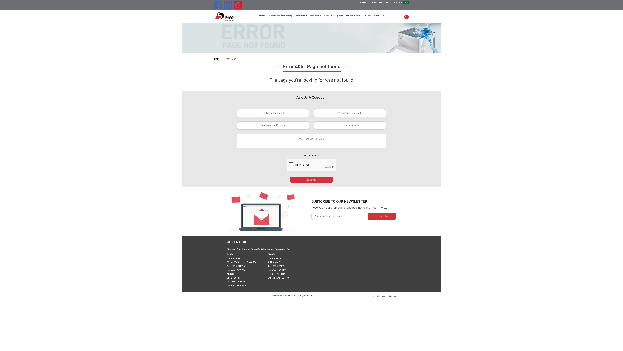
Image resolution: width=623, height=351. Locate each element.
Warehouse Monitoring (280, 15)
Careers (362, 2)
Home (262, 15)
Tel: (228, 266)
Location (397, 2)
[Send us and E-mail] (238, 4)
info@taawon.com (276, 274)
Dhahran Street (234, 278)
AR (387, 2)
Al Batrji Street (234, 258)
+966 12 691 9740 (238, 266)
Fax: (228, 270)
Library (367, 15)
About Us (379, 15)
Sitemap (392, 296)
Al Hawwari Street (276, 262)
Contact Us (376, 2)
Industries (315, 15)
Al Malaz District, (276, 258)
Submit (311, 179)
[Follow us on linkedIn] (228, 4)
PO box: (230, 262)
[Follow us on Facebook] (218, 4)
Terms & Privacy (379, 296)
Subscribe (382, 216)
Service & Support (333, 15)
